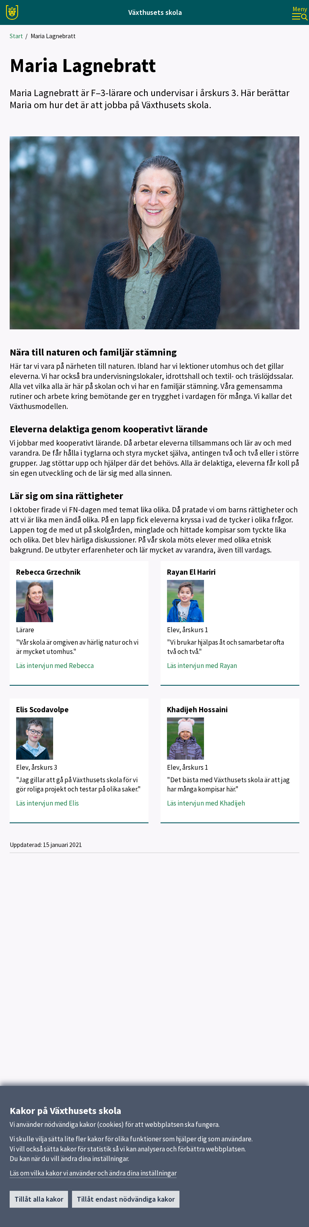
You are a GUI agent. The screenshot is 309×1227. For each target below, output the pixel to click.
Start (16, 36)
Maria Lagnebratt (53, 36)
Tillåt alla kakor (38, 1199)
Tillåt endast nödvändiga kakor (126, 1199)
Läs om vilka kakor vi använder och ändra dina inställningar (93, 1173)
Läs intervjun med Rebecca (55, 665)
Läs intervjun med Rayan (202, 665)
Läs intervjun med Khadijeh (206, 803)
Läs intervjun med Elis (47, 803)
